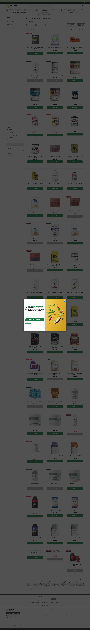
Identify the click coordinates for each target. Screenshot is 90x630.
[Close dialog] (64, 300)
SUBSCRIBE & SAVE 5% (34, 319)
